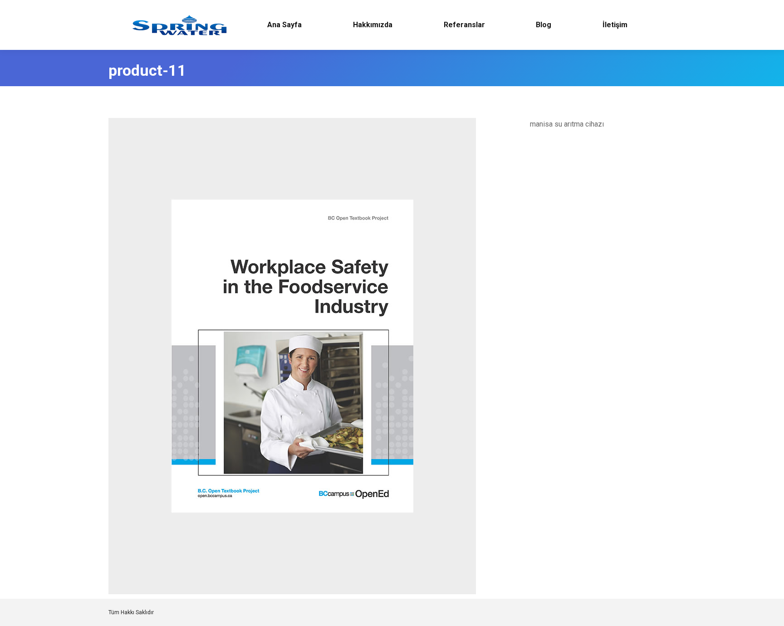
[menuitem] (285, 25)
